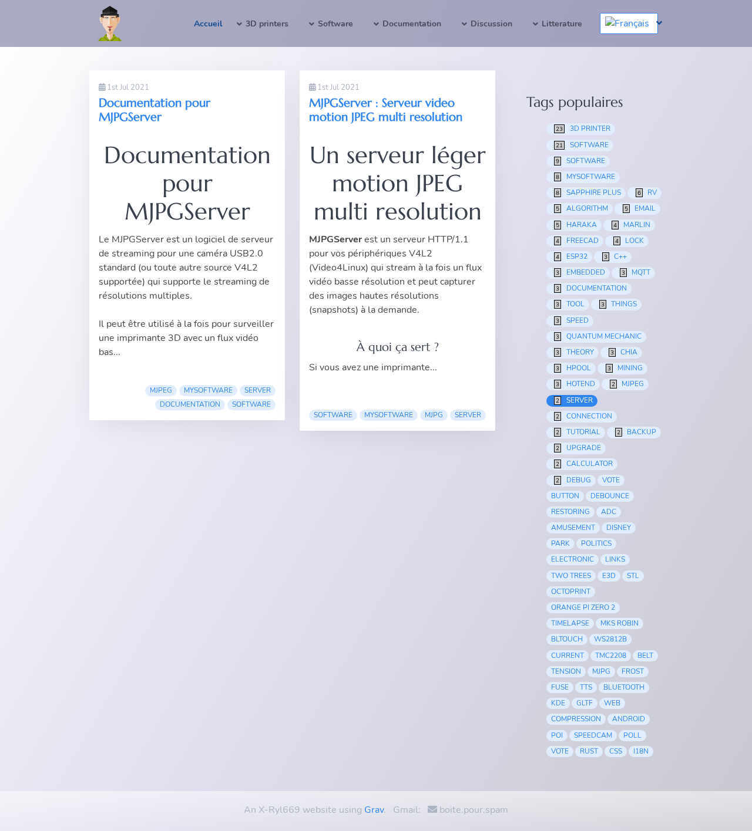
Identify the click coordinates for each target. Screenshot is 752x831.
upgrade (578, 447)
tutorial (578, 432)
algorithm (582, 208)
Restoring (570, 511)
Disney (618, 527)
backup (637, 432)
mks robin (619, 623)
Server (257, 390)
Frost (633, 671)
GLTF (584, 703)
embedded (580, 272)
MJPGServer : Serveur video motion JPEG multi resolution (385, 110)
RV (647, 192)
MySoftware (208, 390)
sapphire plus (588, 192)
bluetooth (623, 687)
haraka (576, 224)
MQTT (636, 272)
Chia (624, 352)
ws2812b (610, 639)
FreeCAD (577, 240)
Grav (374, 809)
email (640, 208)
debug (573, 480)
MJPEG (161, 390)
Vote (560, 751)
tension (566, 671)
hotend (575, 384)
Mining (625, 368)
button (565, 496)
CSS (615, 751)
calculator (584, 463)
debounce (609, 496)
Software (335, 23)
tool (570, 304)
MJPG (434, 415)
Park (560, 543)
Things (619, 304)
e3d (609, 575)
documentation (190, 404)
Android (628, 719)
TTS (586, 687)
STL (633, 575)
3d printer (583, 128)
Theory (575, 352)
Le (105, 239)
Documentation (411, 23)
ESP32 (572, 256)
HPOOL (573, 368)
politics (596, 543)
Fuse (560, 687)
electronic (572, 559)
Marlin (632, 224)
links (615, 559)
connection (584, 416)
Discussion (491, 23)
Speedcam (593, 735)
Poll (632, 735)
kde (558, 703)
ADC (608, 511)
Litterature (562, 23)
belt (645, 655)
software (333, 415)
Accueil (208, 23)
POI (557, 735)
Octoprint (570, 591)
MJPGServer (138, 239)
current (567, 655)
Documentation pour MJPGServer (154, 110)
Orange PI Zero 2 (583, 607)
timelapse (570, 623)
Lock (629, 240)
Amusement (573, 527)
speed (572, 320)
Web (612, 703)
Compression (576, 719)
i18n (641, 751)
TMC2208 (610, 655)
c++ (615, 256)
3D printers (267, 23)
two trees (571, 575)
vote (611, 480)
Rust (589, 751)
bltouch (567, 639)
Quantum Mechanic (599, 336)
